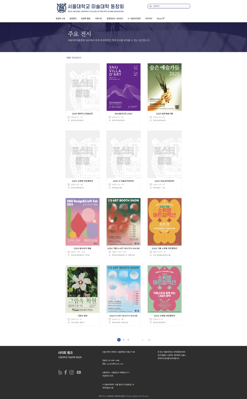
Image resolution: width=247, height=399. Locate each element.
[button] (60, 18)
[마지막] (149, 340)
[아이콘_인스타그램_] (72, 372)
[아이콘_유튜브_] (78, 372)
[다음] (142, 340)
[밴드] (60, 372)
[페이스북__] (66, 372)
